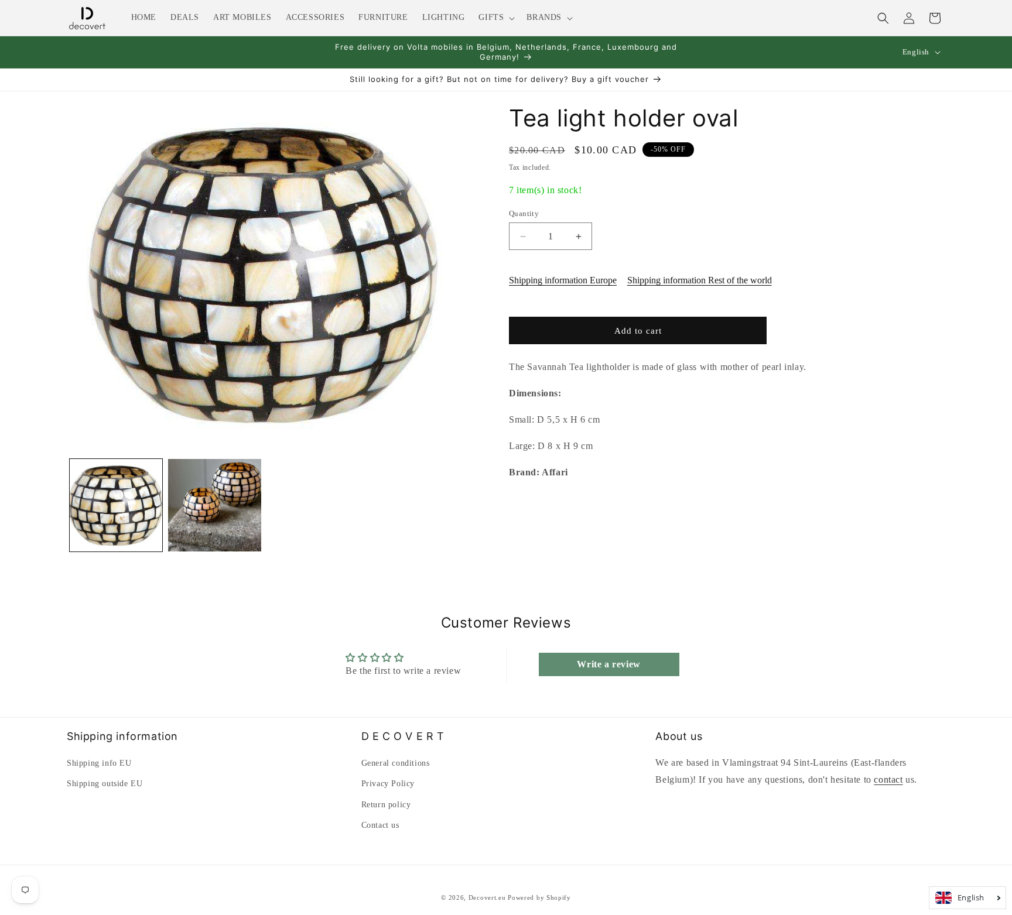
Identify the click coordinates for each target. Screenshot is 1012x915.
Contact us (380, 825)
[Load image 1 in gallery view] (116, 505)
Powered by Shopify (539, 897)
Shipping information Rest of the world (699, 280)
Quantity (524, 213)
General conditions (395, 763)
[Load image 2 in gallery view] (214, 505)
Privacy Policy (388, 783)
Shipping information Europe (563, 280)
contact (888, 779)
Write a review (608, 664)
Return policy (386, 804)
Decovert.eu (487, 897)
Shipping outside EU (104, 783)
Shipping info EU (99, 763)
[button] (495, 17)
